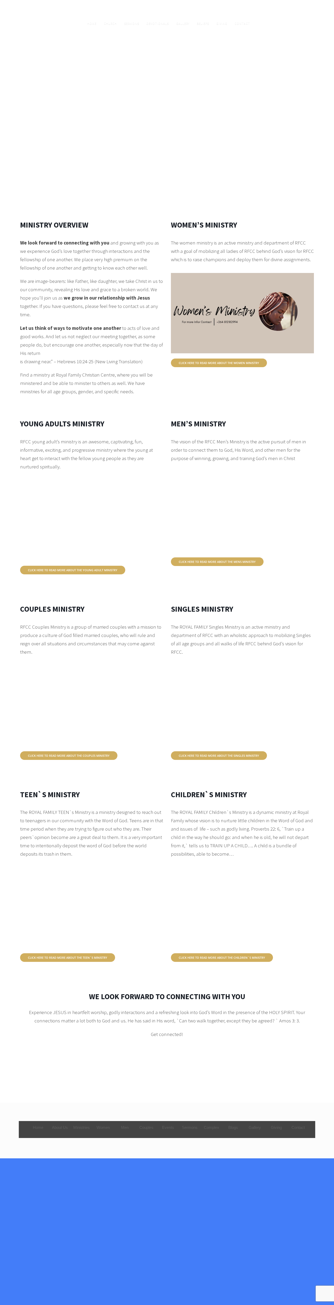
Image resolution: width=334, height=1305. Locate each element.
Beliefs (203, 23)
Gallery (182, 23)
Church (110, 23)
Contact (242, 23)
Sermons (131, 23)
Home (92, 23)
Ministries (81, 1127)
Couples (146, 1127)
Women (103, 1127)
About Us (60, 1127)
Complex (211, 1127)
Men (125, 1127)
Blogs (233, 1127)
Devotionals (157, 23)
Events (168, 1127)
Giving (221, 23)
